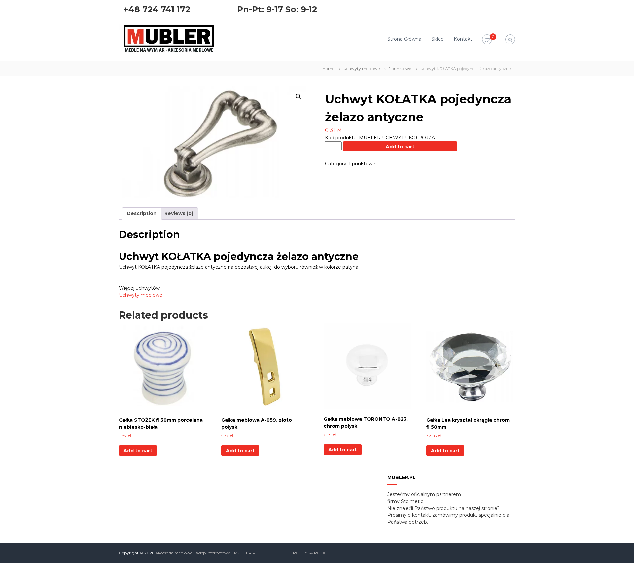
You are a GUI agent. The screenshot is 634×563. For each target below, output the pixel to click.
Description (142, 213)
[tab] (141, 213)
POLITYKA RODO (310, 552)
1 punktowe (400, 68)
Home (328, 68)
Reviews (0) (178, 213)
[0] (487, 40)
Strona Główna (404, 39)
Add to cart (400, 147)
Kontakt (463, 39)
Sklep (437, 39)
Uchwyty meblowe (361, 68)
